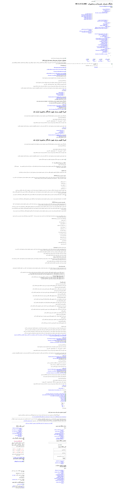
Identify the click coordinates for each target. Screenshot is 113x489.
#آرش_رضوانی (26, 334)
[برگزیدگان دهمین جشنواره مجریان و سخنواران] (58, 342)
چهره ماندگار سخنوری (59, 130)
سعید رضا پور (58, 98)
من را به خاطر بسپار (60, 456)
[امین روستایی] (63, 398)
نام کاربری (63, 449)
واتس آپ (13, 475)
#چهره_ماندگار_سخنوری (55, 334)
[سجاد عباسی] (63, 399)
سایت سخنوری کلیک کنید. (27, 420)
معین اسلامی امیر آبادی (56, 358)
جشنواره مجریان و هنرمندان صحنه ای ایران (54, 105)
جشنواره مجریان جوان (59, 94)
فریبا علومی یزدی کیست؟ (59, 133)
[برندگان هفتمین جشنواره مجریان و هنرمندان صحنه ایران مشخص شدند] (54, 394)
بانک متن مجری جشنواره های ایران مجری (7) (60, 71)
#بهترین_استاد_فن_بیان (33, 334)
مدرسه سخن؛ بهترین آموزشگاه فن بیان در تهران (58, 416)
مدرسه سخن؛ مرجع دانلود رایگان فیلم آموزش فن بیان (41, 416)
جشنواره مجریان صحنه (59, 93)
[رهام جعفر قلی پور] (62, 396)
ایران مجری (61, 131)
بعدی (62, 405)
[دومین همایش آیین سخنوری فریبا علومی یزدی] (58, 395)
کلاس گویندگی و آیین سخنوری (18, 457)
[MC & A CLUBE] (106, 6)
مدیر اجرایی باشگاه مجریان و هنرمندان (54, 75)
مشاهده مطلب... (49, 69)
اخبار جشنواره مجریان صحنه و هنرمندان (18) (60, 67)
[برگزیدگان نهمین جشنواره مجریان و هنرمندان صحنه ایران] (56, 372)
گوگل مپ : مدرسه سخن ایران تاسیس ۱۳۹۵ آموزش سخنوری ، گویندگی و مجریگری (39, 423)
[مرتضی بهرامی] (63, 397)
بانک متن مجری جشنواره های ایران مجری (54, 369)
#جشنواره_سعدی (48, 334)
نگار (59, 107)
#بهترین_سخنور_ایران (41, 334)
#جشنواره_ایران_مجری (53, 335)
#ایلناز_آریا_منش (17, 334)
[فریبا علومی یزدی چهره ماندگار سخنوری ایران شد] (57, 109)
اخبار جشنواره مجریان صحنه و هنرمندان (54, 96)
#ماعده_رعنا (22, 334)
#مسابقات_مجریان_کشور (61, 335)
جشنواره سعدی (60, 92)
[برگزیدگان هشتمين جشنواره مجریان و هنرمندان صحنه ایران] (56, 393)
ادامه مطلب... (64, 89)
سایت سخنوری (14, 479)
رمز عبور (63, 452)
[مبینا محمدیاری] (63, 400)
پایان (62, 406)
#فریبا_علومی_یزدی (62, 334)
